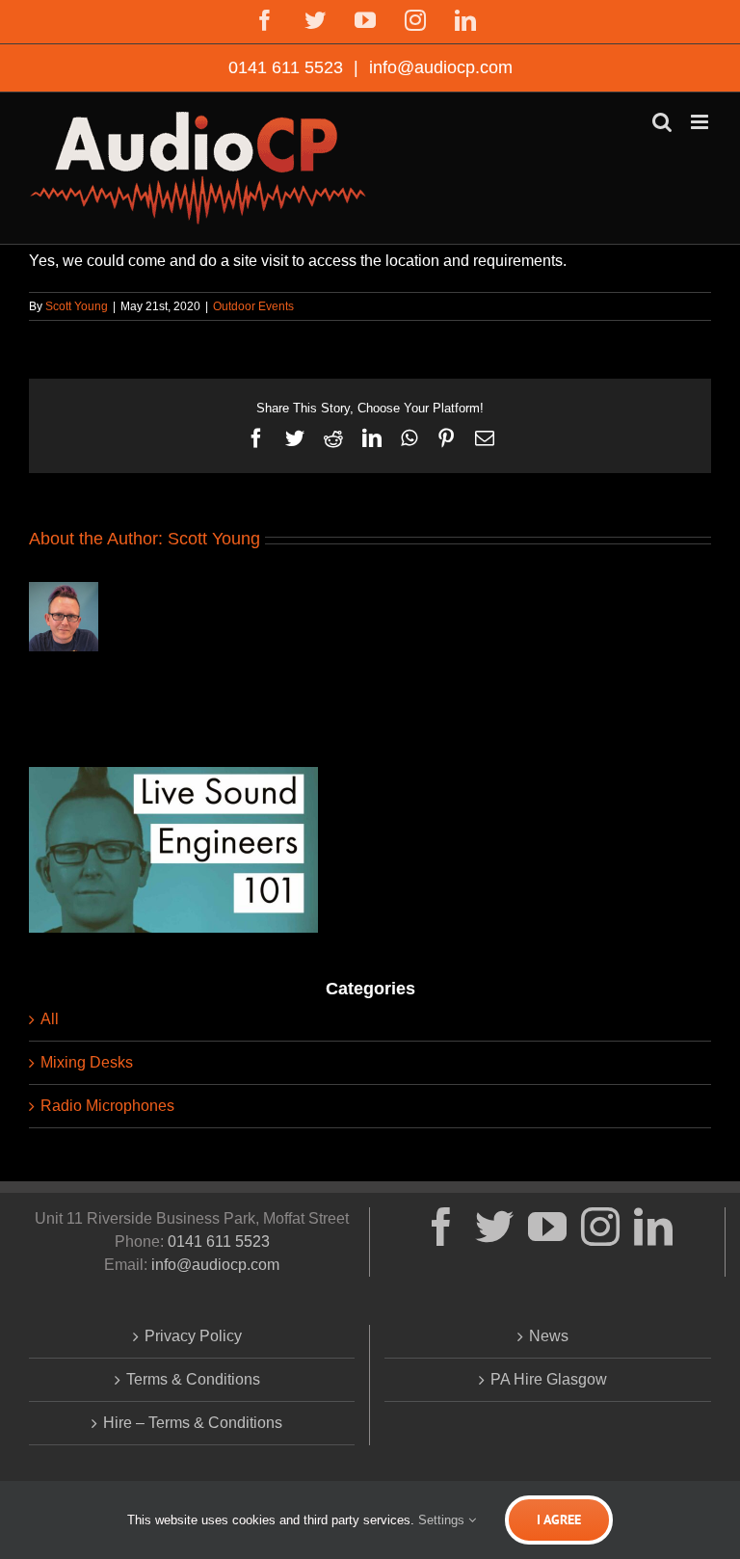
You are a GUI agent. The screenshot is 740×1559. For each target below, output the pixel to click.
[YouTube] (547, 1226)
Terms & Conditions (193, 1379)
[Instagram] (600, 1226)
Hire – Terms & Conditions (192, 1422)
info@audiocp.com (438, 67)
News (548, 1336)
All (49, 1019)
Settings (443, 1520)
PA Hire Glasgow (548, 1379)
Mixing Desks (86, 1062)
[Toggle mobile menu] (701, 122)
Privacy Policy (193, 1336)
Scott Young (76, 306)
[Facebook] (441, 1226)
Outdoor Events (253, 306)
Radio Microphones (107, 1105)
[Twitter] (494, 1226)
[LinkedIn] (653, 1226)
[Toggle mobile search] (662, 122)
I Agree (559, 1519)
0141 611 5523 (288, 67)
